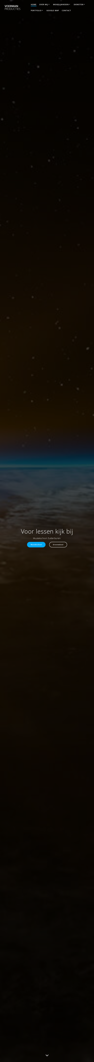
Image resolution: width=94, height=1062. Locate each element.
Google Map (53, 10)
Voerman (12, 7)
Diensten (78, 4)
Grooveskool (58, 545)
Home (33, 4)
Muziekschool (36, 545)
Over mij (43, 4)
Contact (66, 10)
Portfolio (36, 10)
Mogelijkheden (61, 4)
